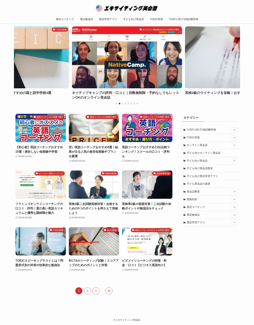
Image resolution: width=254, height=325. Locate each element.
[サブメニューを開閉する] (234, 129)
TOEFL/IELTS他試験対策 (201, 129)
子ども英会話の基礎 (198, 183)
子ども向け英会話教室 (200, 168)
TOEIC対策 (193, 137)
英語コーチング (196, 206)
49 (108, 290)
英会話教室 (193, 191)
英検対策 (192, 199)
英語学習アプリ (196, 222)
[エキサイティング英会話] (127, 8)
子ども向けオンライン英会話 (204, 152)
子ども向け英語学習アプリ (202, 176)
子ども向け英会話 (197, 160)
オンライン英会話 (197, 145)
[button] (116, 103)
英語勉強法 (193, 214)
